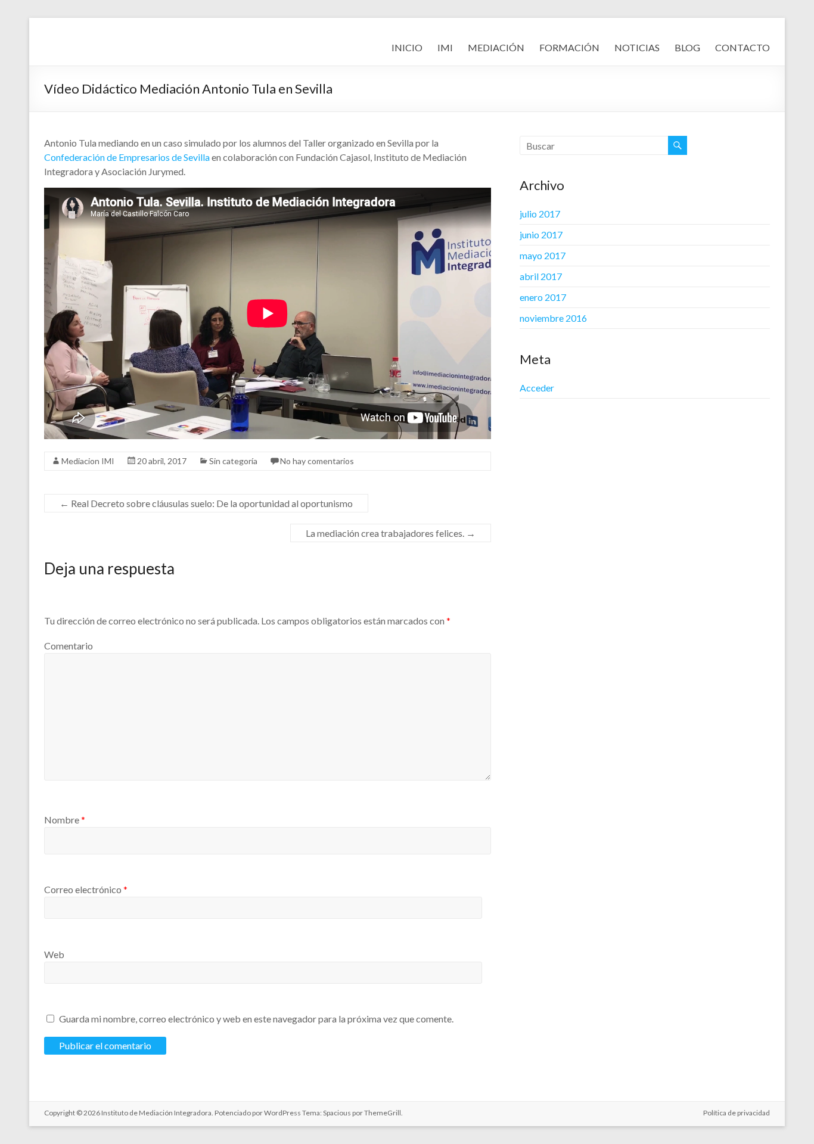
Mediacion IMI (87, 461)
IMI (445, 47)
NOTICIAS (637, 47)
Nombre (64, 819)
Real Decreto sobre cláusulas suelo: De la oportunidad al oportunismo (206, 503)
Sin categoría (233, 461)
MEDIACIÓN (496, 47)
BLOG (687, 47)
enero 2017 (543, 297)
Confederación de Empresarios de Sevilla (127, 157)
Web (54, 954)
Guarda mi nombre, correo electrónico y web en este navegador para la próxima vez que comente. (256, 1018)
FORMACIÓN (569, 47)
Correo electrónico (86, 889)
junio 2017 (541, 234)
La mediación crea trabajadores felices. (391, 533)
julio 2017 (540, 213)
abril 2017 (541, 276)
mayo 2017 (543, 255)
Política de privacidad (736, 1112)
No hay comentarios (317, 461)
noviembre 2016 (553, 318)
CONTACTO (742, 47)
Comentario (68, 645)
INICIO (407, 47)
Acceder (537, 387)
